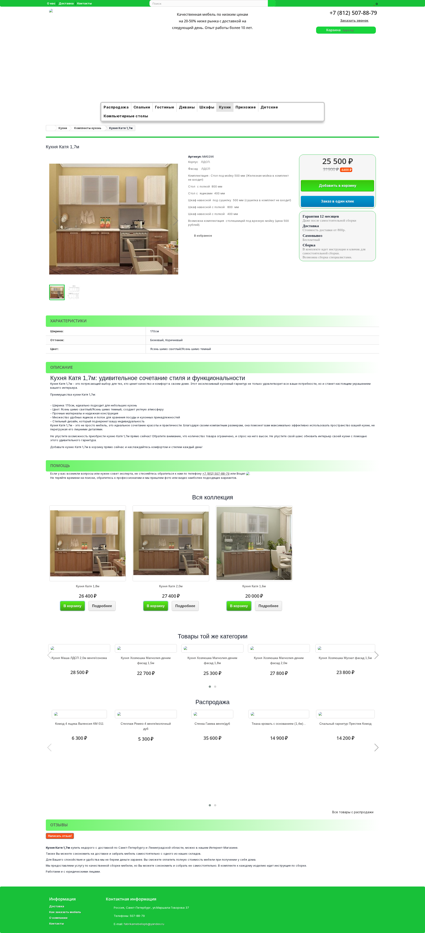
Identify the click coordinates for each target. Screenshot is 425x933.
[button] (209, 686)
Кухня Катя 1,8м (87, 586)
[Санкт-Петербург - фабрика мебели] (101, 55)
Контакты (56, 923)
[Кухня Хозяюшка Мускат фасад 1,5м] (345, 648)
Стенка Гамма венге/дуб (212, 723)
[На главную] (50, 128)
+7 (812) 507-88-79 (353, 12)
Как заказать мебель (65, 912)
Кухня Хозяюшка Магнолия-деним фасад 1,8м (212, 660)
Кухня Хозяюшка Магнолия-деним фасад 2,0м (279, 660)
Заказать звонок (354, 20)
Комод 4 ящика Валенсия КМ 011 (79, 723)
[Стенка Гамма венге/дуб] (212, 714)
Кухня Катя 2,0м (171, 586)
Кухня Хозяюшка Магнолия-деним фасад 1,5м (146, 660)
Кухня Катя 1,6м (254, 586)
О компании (58, 917)
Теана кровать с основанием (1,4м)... (279, 723)
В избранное (202, 235)
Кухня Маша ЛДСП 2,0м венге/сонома (79, 658)
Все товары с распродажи (354, 812)
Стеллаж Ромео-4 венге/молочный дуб (146, 726)
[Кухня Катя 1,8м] (88, 543)
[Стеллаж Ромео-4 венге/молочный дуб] (146, 714)
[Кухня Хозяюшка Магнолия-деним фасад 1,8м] (212, 648)
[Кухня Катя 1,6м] (254, 543)
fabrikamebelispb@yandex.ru (144, 924)
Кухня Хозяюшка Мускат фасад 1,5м (345, 658)
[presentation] (49, 655)
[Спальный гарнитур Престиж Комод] (345, 714)
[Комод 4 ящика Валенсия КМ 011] (79, 714)
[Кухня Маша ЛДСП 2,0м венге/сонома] (79, 648)
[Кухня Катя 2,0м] (171, 543)
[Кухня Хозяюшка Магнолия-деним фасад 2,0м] (279, 648)
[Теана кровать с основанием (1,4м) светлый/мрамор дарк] (279, 714)
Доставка (56, 906)
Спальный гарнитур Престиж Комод (345, 723)
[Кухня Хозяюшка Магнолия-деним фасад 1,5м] (146, 648)
